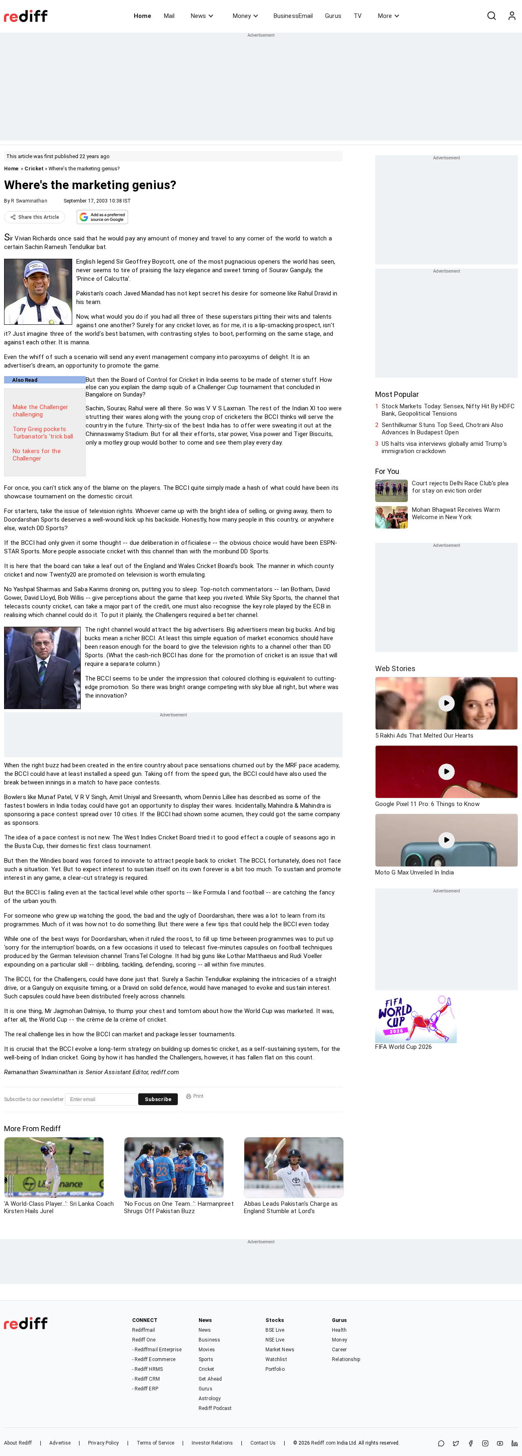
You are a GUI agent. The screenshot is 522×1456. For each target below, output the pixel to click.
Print (198, 1096)
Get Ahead (210, 1379)
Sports (206, 1359)
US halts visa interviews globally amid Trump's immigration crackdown (444, 447)
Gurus (333, 16)
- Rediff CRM (146, 1379)
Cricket (34, 168)
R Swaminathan (29, 201)
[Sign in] (512, 15)
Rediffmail (143, 1330)
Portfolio (275, 1369)
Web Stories (395, 668)
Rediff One (144, 1340)
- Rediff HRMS (147, 1369)
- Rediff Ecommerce (154, 1359)
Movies (207, 1349)
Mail (169, 16)
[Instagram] (485, 1444)
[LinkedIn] (514, 1444)
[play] (446, 703)
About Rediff (18, 1443)
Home (142, 16)
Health (339, 1330)
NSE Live (275, 1340)
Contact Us (263, 1443)
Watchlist (276, 1359)
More (385, 16)
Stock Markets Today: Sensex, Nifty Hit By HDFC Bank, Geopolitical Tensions (448, 410)
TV (358, 16)
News (198, 16)
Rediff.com (323, 1443)
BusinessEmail (293, 16)
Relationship (346, 1359)
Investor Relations (212, 1443)
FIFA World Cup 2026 (403, 1047)
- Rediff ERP (145, 1389)
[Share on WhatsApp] (441, 1444)
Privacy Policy (103, 1443)
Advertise (60, 1443)
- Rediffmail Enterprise (156, 1349)
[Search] (491, 15)
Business (209, 1340)
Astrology (210, 1398)
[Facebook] (470, 1444)
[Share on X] (456, 1444)
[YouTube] (500, 1444)
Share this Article (38, 217)
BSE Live (275, 1330)
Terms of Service (156, 1443)
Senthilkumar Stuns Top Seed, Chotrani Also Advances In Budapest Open (442, 428)
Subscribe (158, 1099)
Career (339, 1349)
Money (242, 16)
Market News (279, 1349)
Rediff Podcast (215, 1408)
